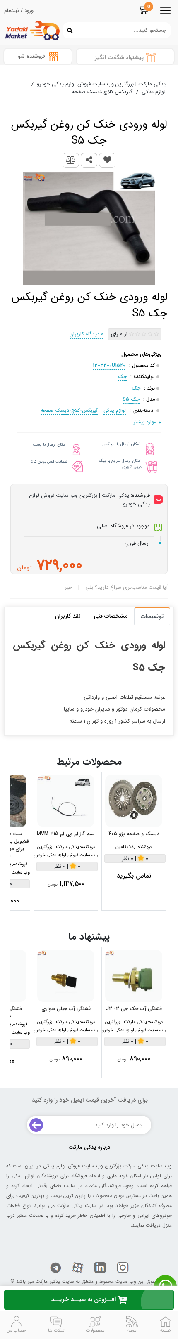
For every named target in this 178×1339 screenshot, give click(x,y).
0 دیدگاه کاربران (86, 334)
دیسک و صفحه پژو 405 (133, 834)
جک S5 (131, 399)
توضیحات (152, 616)
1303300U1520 (109, 365)
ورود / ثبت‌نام (19, 10)
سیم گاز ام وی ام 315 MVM (66, 834)
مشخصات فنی (110, 616)
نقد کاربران (68, 616)
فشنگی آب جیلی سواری (66, 1009)
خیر (68, 587)
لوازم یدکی (114, 410)
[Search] (67, 30)
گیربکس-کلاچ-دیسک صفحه (69, 410)
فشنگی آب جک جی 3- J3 (134, 1009)
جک (122, 376)
